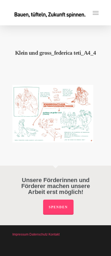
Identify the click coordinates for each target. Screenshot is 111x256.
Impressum (20, 234)
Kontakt (54, 234)
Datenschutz (38, 234)
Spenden (58, 207)
